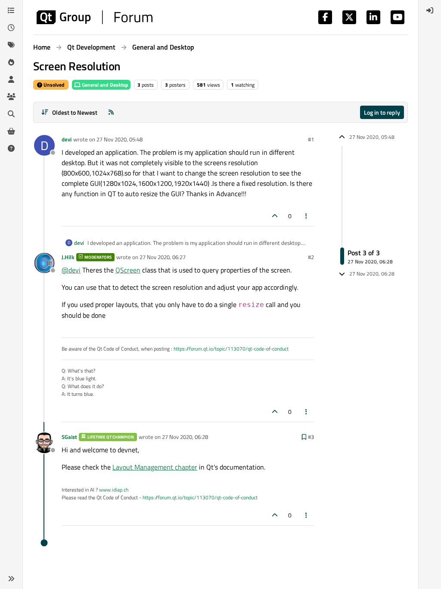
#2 (311, 257)
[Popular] (11, 62)
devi (66, 139)
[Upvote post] (275, 215)
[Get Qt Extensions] (11, 131)
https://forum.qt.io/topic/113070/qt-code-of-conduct (231, 349)
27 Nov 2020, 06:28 (185, 436)
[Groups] (11, 96)
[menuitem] (430, 10)
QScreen (127, 270)
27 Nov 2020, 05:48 (119, 139)
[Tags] (11, 45)
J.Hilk (68, 257)
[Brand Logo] (94, 17)
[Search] (11, 114)
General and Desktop (104, 85)
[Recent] (11, 27)
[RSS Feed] (111, 112)
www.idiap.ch (113, 490)
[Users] (11, 79)
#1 (311, 139)
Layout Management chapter (154, 467)
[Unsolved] (11, 148)
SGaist (69, 436)
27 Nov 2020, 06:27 (163, 257)
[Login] (430, 10)
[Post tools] (306, 215)
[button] (11, 579)
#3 (311, 436)
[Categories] (11, 10)
